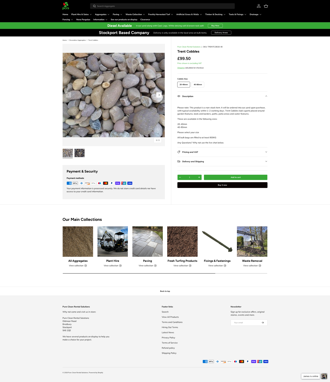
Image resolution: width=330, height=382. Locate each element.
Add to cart (236, 177)
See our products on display (124, 19)
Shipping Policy (169, 353)
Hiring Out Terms (170, 327)
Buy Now (215, 25)
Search (165, 311)
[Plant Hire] (112, 241)
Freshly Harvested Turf (159, 14)
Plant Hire (112, 261)
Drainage (254, 14)
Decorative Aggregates (77, 40)
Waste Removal (252, 261)
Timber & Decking (213, 14)
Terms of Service (170, 342)
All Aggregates (78, 261)
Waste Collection (134, 14)
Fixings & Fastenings (217, 261)
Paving (116, 14)
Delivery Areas (221, 32)
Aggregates (100, 14)
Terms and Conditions (172, 322)
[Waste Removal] (252, 241)
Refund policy (168, 348)
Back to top (165, 291)
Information (98, 19)
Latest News (168, 332)
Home (65, 14)
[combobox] (162, 6)
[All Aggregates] (78, 241)
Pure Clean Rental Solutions (189, 47)
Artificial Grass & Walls (187, 14)
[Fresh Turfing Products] (182, 241)
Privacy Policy (168, 337)
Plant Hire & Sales (80, 14)
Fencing (66, 19)
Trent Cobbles (93, 40)
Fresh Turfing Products (182, 261)
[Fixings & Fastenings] (217, 241)
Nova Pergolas (83, 19)
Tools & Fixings (236, 14)
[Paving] (147, 241)
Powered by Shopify (96, 372)
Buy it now (222, 185)
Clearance (145, 19)
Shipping (180, 68)
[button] (266, 6)
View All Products (170, 317)
